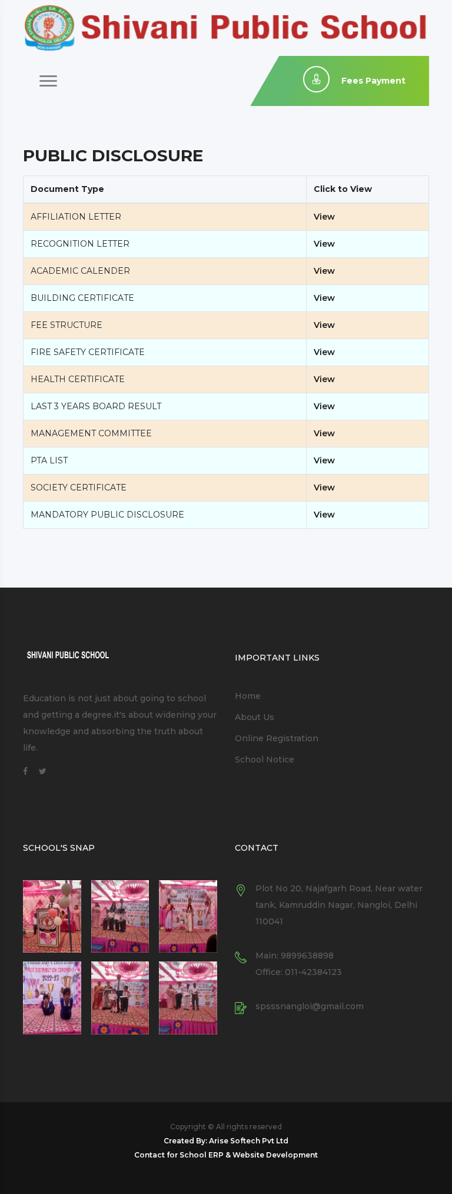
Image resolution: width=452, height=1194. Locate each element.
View (324, 216)
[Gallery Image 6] (188, 997)
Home (248, 696)
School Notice (264, 759)
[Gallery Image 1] (52, 916)
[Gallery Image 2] (120, 916)
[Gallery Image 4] (52, 997)
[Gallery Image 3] (188, 916)
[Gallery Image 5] (120, 997)
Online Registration (276, 738)
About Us (254, 717)
